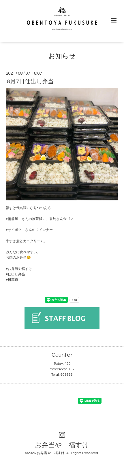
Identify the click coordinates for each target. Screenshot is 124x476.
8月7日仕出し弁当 (30, 81)
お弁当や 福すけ (62, 445)
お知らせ (62, 56)
